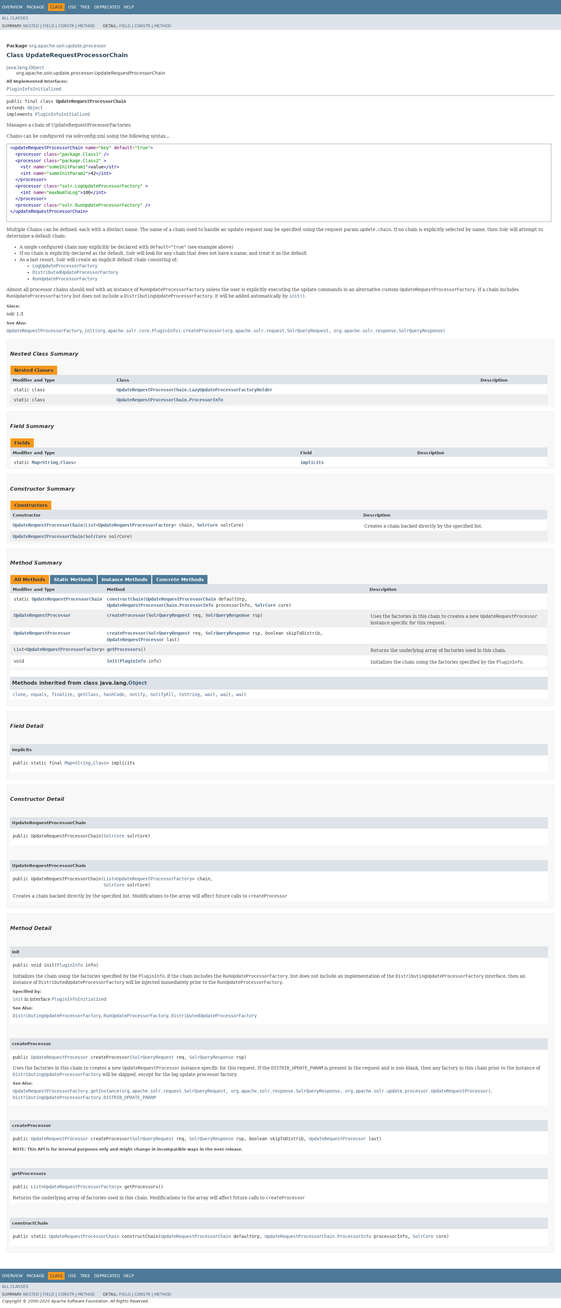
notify (137, 694)
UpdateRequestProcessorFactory (136, 525)
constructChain (125, 599)
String (50, 462)
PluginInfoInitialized (33, 89)
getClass (88, 694)
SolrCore (207, 525)
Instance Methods (124, 579)
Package (35, 7)
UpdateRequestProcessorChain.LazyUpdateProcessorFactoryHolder (194, 389)
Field (48, 26)
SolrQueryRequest (169, 615)
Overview (12, 7)
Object (35, 107)
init (112, 661)
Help (129, 7)
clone (19, 694)
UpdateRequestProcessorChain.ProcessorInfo (170, 399)
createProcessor (126, 615)
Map (36, 462)
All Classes (15, 18)
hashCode (114, 694)
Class (66, 462)
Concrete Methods (180, 579)
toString (189, 694)
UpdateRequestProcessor (42, 615)
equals (38, 694)
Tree (85, 7)
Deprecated (107, 7)
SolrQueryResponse (228, 615)
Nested (31, 26)
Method (86, 26)
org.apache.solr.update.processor (67, 45)
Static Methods (73, 579)
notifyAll (162, 694)
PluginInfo (133, 661)
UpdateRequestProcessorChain (48, 525)
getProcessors (124, 649)
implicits (312, 462)
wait (210, 694)
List (90, 525)
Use (72, 7)
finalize (62, 694)
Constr (66, 26)
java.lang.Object (25, 67)
